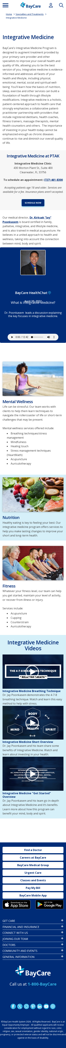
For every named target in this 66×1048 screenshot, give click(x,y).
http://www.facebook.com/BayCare (13, 1006)
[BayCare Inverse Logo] (33, 971)
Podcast (53, 1006)
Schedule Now (33, 202)
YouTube (46, 1006)
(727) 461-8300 (53, 180)
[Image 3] (16, 904)
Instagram (26, 1006)
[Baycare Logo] (30, 5)
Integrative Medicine (16, 17)
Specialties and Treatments (30, 14)
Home (9, 14)
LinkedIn (39, 1006)
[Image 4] (49, 904)
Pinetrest (33, 1006)
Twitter (20, 1006)
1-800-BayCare (42, 984)
